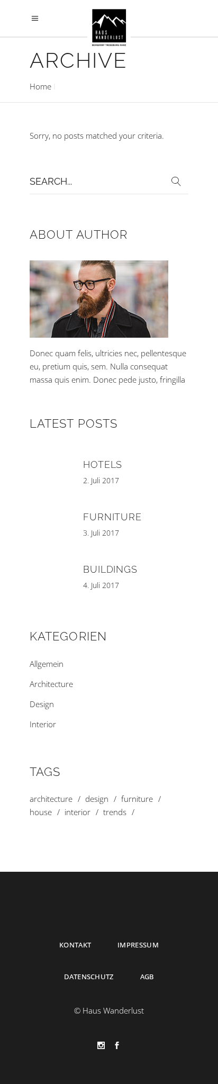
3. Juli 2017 (101, 533)
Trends (114, 812)
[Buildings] (50, 575)
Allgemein (46, 663)
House (41, 812)
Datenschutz (89, 976)
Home (40, 86)
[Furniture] (50, 523)
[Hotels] (50, 470)
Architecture (51, 684)
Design (42, 704)
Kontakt (75, 945)
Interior (43, 724)
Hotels (102, 464)
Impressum (138, 945)
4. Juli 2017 (101, 585)
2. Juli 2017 (101, 480)
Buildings (110, 569)
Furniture (112, 516)
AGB (147, 976)
